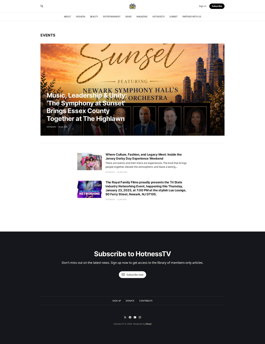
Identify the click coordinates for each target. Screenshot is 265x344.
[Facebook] (130, 317)
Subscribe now (135, 274)
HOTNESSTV (158, 16)
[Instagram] (140, 317)
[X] (125, 317)
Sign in (202, 6)
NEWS (128, 16)
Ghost (149, 323)
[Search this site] (42, 6)
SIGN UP (116, 300)
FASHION (80, 16)
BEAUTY (94, 16)
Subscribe (217, 6)
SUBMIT (173, 16)
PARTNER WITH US (191, 16)
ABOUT (67, 16)
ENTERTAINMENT (112, 16)
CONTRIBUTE (146, 300)
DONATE (130, 300)
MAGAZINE (142, 16)
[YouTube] (135, 317)
